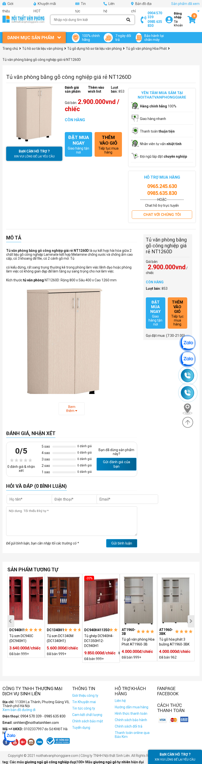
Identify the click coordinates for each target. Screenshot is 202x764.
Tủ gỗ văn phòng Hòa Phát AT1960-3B (138, 641)
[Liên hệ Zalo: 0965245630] (190, 343)
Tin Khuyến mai (84, 702)
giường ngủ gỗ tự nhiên (112, 762)
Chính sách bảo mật (87, 721)
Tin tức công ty (83, 708)
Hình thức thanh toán (131, 713)
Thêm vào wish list (96, 89)
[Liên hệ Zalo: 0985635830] (190, 359)
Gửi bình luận (121, 543)
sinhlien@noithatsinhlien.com (36, 723)
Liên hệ (120, 701)
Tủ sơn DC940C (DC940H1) (21, 638)
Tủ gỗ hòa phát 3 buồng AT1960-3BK (174, 641)
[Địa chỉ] (189, 409)
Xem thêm (70, 409)
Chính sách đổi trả (128, 726)
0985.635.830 (162, 193)
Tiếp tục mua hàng (108, 144)
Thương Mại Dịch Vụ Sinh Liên (32, 691)
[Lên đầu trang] (187, 422)
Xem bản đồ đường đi (18, 710)
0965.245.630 (162, 186)
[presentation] (10, 621)
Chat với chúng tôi (162, 214)
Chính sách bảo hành (131, 720)
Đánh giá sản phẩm (73, 89)
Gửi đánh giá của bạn (116, 464)
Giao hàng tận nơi (78, 144)
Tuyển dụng (81, 728)
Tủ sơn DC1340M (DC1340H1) (60, 638)
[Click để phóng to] (34, 113)
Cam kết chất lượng (87, 715)
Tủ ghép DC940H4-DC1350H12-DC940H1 (99, 641)
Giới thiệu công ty (85, 695)
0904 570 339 (155, 15)
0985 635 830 (155, 24)
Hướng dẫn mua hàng (131, 707)
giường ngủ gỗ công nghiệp (47, 762)
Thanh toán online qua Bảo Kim (132, 735)
